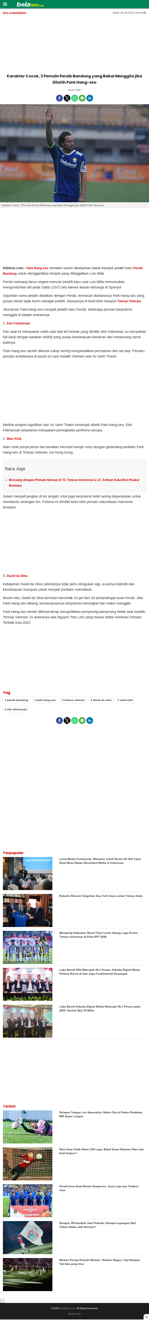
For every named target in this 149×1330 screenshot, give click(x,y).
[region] (74, 44)
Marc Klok (14, 438)
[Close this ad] (146, 1316)
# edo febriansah (16, 709)
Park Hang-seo (38, 268)
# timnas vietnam (73, 700)
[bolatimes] (30, 4)
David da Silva (17, 575)
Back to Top (74, 1313)
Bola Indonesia (14, 13)
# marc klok (125, 700)
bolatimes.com (67, 1308)
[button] (5, 4)
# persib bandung (16, 700)
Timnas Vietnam (129, 301)
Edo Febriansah (18, 323)
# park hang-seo (45, 700)
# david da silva (101, 700)
